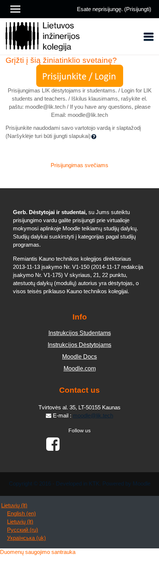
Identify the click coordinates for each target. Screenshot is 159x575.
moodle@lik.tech (93, 416)
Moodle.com (80, 368)
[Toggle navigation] (148, 36)
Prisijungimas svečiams (79, 165)
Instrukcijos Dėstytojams (79, 345)
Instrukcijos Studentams (79, 333)
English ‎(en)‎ (21, 514)
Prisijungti (137, 9)
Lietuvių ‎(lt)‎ (14, 505)
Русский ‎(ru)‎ (22, 530)
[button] (95, 136)
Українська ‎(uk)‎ (26, 538)
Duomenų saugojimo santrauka (37, 552)
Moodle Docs (79, 357)
